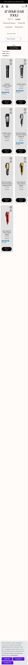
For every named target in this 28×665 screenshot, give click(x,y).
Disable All (7, 663)
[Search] (23, 6)
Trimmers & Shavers (9, 23)
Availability (5, 55)
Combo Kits (21, 23)
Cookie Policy (14, 655)
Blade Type (5, 53)
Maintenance (19, 27)
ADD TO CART (6, 102)
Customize (18, 659)
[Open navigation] (7, 6)
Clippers (17, 19)
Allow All (6, 659)
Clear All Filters (14, 48)
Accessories (8, 27)
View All (10, 19)
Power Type (5, 51)
